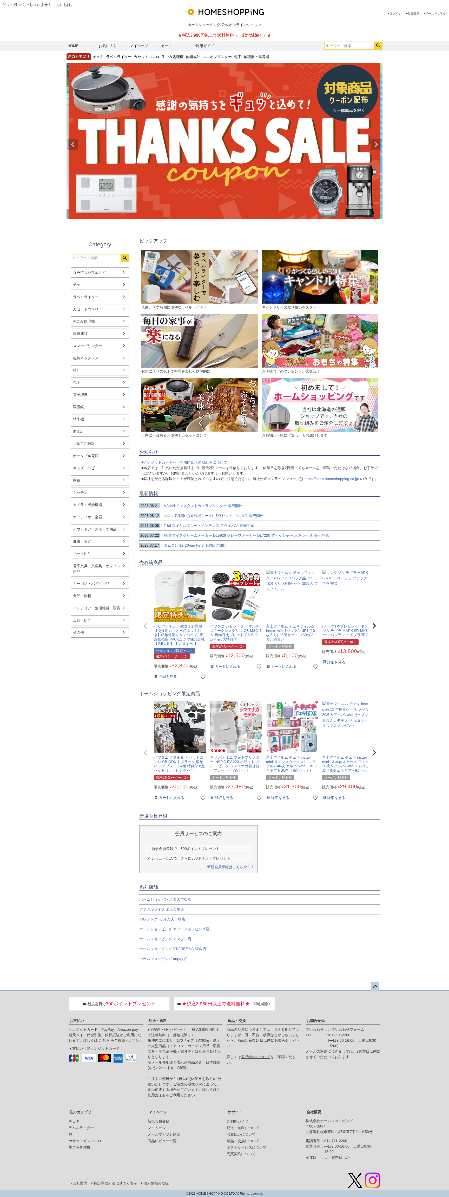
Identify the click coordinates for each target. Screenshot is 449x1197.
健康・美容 (82, 541)
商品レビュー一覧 (162, 1141)
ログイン (395, 13)
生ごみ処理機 (172, 56)
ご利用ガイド (203, 46)
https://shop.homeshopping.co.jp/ (331, 479)
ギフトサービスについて (247, 1147)
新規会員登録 (158, 1121)
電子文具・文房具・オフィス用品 (96, 568)
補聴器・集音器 (256, 56)
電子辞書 (80, 395)
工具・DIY (81, 620)
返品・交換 (237, 1021)
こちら (104, 1040)
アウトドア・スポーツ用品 (95, 529)
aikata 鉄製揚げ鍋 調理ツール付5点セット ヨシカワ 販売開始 (201, 516)
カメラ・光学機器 (87, 505)
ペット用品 (82, 554)
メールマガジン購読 (164, 1134)
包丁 (237, 56)
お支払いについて (241, 1134)
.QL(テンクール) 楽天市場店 (162, 919)
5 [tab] (232, 223)
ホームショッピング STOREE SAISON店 (172, 949)
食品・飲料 (82, 596)
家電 (76, 480)
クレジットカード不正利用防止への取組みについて (185, 462)
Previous (73, 144)
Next (376, 144)
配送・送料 (158, 1021)
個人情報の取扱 (156, 1183)
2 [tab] (221, 223)
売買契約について (241, 1154)
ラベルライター (118, 56)
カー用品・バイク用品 (91, 583)
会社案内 (80, 1183)
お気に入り (108, 46)
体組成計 (193, 56)
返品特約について (255, 1057)
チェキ (98, 56)
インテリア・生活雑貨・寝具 (96, 608)
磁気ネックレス (85, 358)
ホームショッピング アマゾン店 (165, 939)
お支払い (77, 1021)
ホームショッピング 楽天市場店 (165, 899)
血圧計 (78, 431)
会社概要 (314, 1112)
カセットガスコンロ (85, 1141)
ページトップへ (375, 986)
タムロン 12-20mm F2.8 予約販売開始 (183, 545)
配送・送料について (243, 1128)
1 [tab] (217, 223)
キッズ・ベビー (85, 468)
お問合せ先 (316, 1021)
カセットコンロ (146, 56)
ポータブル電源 (85, 456)
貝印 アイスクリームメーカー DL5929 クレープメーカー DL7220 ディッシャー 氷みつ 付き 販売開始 (234, 535)
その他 (78, 632)
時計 (76, 370)
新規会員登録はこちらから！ (230, 867)
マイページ (139, 46)
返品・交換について (243, 1141)
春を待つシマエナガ (89, 272)
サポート (235, 1112)
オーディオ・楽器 (87, 517)
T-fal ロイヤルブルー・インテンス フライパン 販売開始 (199, 525)
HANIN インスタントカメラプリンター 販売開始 (191, 506)
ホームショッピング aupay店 (163, 959)
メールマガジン (436, 13)
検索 (378, 45)
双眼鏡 (78, 407)
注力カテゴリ (80, 1112)
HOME (73, 46)
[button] (145, 626)
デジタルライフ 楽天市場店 (161, 909)
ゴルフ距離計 (84, 443)
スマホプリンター (217, 56)
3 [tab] (224, 223)
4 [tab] (228, 223)
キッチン (80, 492)
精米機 (78, 419)
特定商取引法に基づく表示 (115, 1183)
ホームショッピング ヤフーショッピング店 (174, 929)
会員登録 (413, 13)
